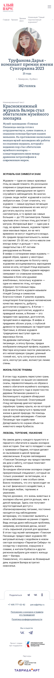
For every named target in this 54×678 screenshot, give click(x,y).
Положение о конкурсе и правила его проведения (27, 613)
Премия (14, 20)
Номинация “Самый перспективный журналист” (36, 19)
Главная (6, 20)
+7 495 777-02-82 (16, 604)
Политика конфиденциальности (27, 619)
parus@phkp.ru (37, 604)
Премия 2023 (22, 19)
